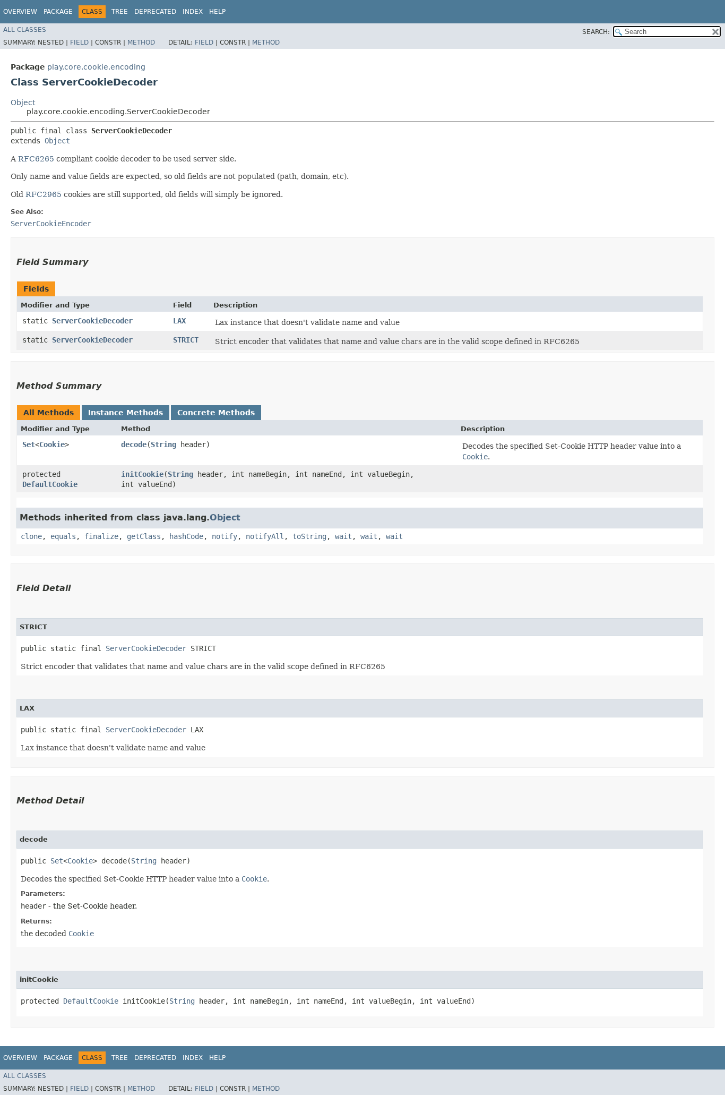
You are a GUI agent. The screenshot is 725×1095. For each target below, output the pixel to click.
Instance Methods (125, 412)
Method (141, 42)
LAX (179, 320)
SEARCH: (596, 32)
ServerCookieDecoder (92, 320)
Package (58, 11)
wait (343, 536)
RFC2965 (43, 194)
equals (63, 536)
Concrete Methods (216, 412)
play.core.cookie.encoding (96, 67)
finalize (101, 536)
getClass (144, 536)
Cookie (52, 444)
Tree (119, 11)
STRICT (185, 340)
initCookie (142, 474)
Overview (20, 11)
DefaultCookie (49, 484)
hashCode (186, 536)
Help (217, 11)
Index (193, 11)
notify (224, 536)
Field (79, 42)
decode (133, 444)
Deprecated (155, 11)
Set (28, 444)
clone (31, 536)
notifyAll (265, 536)
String (163, 444)
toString (309, 536)
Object (23, 102)
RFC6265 (36, 159)
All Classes (24, 29)
